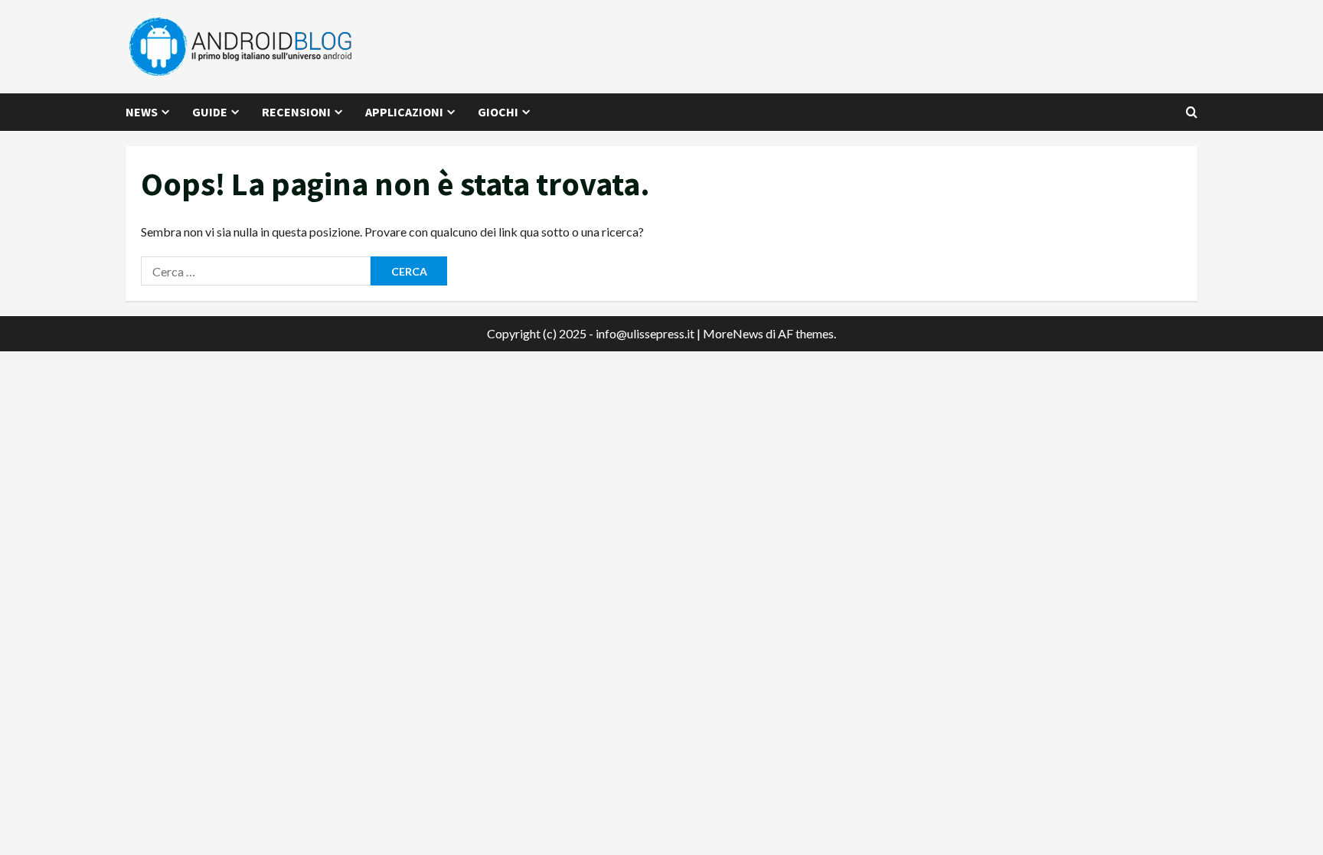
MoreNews (733, 333)
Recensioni (296, 111)
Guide (209, 111)
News (142, 111)
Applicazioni (404, 111)
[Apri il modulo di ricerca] (1191, 112)
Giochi (498, 111)
